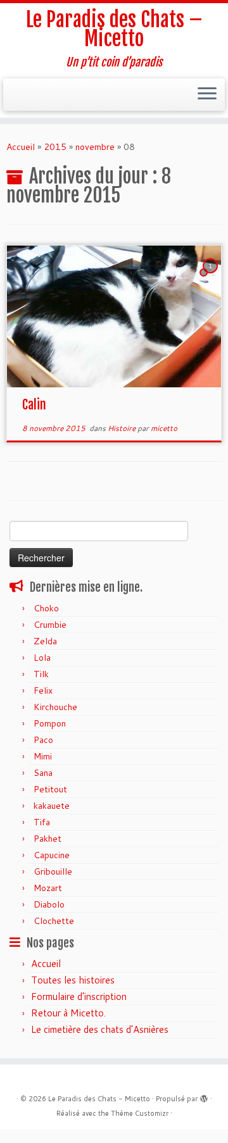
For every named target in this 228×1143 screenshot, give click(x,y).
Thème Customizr (139, 1113)
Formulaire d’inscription (79, 996)
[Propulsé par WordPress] (204, 1096)
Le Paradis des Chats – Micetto (114, 29)
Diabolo (49, 904)
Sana (43, 772)
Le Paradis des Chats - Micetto (99, 1099)
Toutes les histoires (73, 980)
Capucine (52, 855)
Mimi (43, 756)
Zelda (45, 641)
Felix (43, 690)
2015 (55, 147)
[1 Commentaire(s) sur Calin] (211, 278)
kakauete (52, 805)
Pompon (50, 723)
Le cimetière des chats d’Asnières (99, 1029)
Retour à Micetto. (68, 1013)
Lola (42, 657)
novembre (95, 147)
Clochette (54, 921)
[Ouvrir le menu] (207, 94)
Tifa (42, 822)
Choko (46, 608)
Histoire (122, 428)
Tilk (41, 674)
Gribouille (53, 871)
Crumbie (50, 624)
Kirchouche (55, 707)
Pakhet (47, 838)
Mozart (48, 888)
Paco (43, 740)
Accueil (20, 147)
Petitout (50, 789)
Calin (34, 405)
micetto (164, 428)
